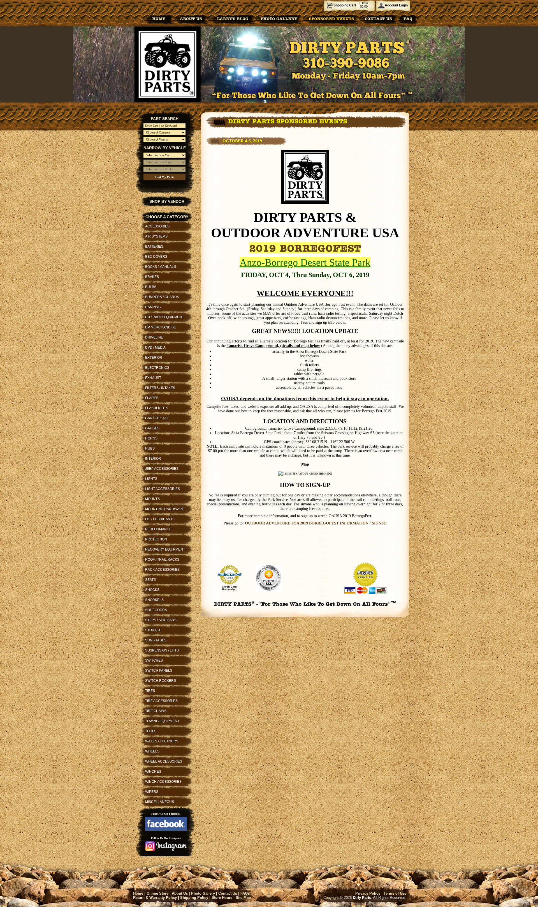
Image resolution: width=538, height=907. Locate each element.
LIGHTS (151, 479)
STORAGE (153, 630)
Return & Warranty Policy (155, 898)
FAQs (245, 893)
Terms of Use (395, 893)
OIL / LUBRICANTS (160, 519)
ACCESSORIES (157, 226)
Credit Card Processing (229, 588)
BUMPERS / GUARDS (162, 297)
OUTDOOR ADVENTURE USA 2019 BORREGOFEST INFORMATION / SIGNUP (316, 523)
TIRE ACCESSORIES (161, 701)
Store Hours (222, 898)
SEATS (150, 580)
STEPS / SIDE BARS (161, 620)
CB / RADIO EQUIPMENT (164, 317)
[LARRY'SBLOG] (231, 18)
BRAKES (152, 277)
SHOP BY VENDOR (166, 201)
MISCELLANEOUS (159, 802)
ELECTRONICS (157, 368)
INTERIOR (153, 459)
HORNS (151, 438)
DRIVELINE (154, 337)
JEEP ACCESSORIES (161, 469)
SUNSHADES (155, 640)
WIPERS (151, 792)
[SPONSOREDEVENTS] (331, 18)
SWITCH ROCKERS (160, 681)
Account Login (396, 5)
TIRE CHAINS (155, 711)
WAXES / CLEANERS (161, 741)
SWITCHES (154, 660)
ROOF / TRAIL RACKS (162, 559)
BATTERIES (154, 246)
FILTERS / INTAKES (160, 388)
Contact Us (227, 893)
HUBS (150, 448)
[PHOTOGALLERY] (279, 18)
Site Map (243, 898)
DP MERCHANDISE (160, 327)
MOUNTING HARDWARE (164, 509)
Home (138, 893)
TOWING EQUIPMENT (162, 721)
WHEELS (152, 751)
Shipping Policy (194, 898)
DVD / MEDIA (155, 347)
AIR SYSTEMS (156, 236)
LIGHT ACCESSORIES (162, 489)
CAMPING (153, 307)
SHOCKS (152, 590)
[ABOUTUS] (191, 18)
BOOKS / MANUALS (160, 267)
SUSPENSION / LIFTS (162, 650)
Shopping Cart (344, 5)
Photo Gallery (203, 893)
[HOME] (159, 18)
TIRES (150, 691)
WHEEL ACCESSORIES (163, 761)
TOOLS (150, 731)
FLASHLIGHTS (156, 408)
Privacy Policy (367, 893)
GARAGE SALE (157, 418)
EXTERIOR (153, 358)
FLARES (151, 398)
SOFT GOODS (156, 610)
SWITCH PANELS (158, 671)
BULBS (150, 287)
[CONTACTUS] (378, 18)
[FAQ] (408, 18)
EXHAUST (153, 378)
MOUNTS (152, 499)
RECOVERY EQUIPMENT (165, 549)
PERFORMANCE (158, 529)
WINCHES (153, 772)
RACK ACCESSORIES (162, 570)
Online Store (157, 893)
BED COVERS (156, 257)
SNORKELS (154, 600)
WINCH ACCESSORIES (163, 782)
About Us (180, 893)
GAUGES (152, 428)
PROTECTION (156, 539)
